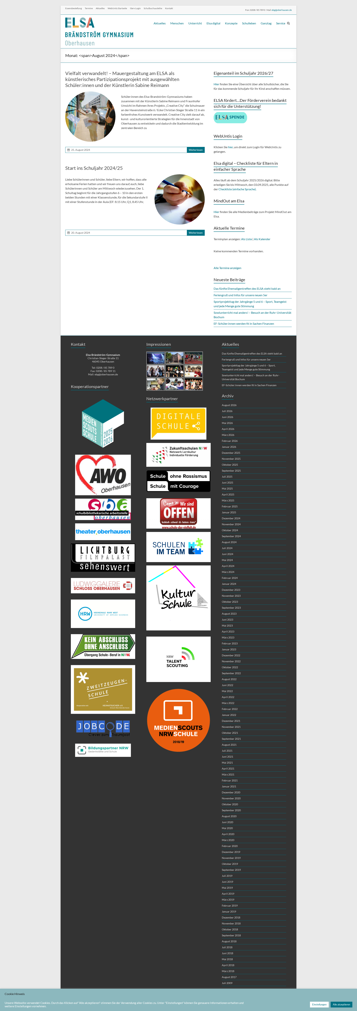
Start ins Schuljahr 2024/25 (94, 168)
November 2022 (231, 661)
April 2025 (228, 494)
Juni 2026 (227, 417)
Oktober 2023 (230, 601)
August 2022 (229, 679)
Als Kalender (262, 239)
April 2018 (228, 965)
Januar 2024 (229, 583)
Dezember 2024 (231, 518)
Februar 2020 (230, 846)
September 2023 (231, 607)
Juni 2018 (227, 953)
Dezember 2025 (231, 452)
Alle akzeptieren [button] (341, 1004)
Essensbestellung (73, 8)
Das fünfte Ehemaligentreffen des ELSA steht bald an (247, 288)
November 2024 (231, 524)
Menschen (177, 23)
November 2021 (231, 726)
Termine (89, 8)
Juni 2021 (227, 756)
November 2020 (231, 798)
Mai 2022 (227, 691)
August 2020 (229, 816)
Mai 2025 (227, 488)
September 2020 (231, 810)
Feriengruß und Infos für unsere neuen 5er (240, 295)
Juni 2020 (227, 822)
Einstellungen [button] (319, 1004)
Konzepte (231, 23)
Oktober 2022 (230, 667)
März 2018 (228, 971)
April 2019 (228, 893)
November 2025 (231, 458)
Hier (216, 84)
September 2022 (231, 673)
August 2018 (229, 941)
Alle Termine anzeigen (227, 268)
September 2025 (231, 470)
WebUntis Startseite (117, 8)
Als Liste (246, 239)
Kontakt (169, 8)
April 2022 (228, 697)
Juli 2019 (227, 875)
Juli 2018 (227, 947)
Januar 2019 (229, 911)
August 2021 (229, 744)
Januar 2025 (229, 512)
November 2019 (231, 857)
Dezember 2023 (231, 589)
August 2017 (229, 977)
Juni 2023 (227, 619)
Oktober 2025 (230, 464)
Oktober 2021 (230, 732)
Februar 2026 (230, 440)
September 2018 (231, 935)
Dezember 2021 (231, 720)
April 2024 (228, 566)
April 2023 (228, 631)
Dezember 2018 (231, 917)
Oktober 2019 (230, 863)
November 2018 (231, 923)
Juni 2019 (227, 881)
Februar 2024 (230, 577)
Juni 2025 (227, 482)
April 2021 (228, 768)
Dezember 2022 (231, 655)
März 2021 (228, 774)
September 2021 (231, 738)
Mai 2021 (227, 762)
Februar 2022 (230, 708)
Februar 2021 (230, 780)
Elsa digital (213, 23)
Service (280, 23)
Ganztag (266, 23)
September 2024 (231, 536)
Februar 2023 (230, 643)
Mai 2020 (227, 828)
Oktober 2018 (230, 929)
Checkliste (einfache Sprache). (237, 189)
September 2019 (231, 869)
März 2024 (228, 571)
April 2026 (228, 428)
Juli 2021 (227, 750)
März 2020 (228, 840)
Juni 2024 (227, 554)
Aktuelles (100, 8)
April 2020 (228, 834)
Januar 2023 (229, 649)
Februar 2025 (230, 506)
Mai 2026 (227, 423)
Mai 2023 (227, 625)
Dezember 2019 (231, 851)
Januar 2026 (229, 446)
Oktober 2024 (230, 530)
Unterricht (195, 23)
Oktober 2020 (230, 804)
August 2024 (229, 542)
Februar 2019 (230, 905)
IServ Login (135, 8)
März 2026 (228, 434)
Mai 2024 (227, 560)
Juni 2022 (227, 685)
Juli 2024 (227, 548)
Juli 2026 (227, 411)
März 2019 (228, 899)
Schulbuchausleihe (153, 8)
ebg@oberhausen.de (282, 10)
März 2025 (228, 500)
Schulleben (249, 23)
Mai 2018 (227, 959)
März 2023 (228, 637)
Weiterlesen (196, 149)
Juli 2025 (227, 476)
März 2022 (228, 703)
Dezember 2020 (231, 792)
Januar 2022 (229, 714)
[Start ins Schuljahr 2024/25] (180, 176)
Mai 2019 (227, 887)
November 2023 (231, 595)
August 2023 (229, 613)
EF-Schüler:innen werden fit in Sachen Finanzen (244, 323)
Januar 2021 (229, 786)
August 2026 (229, 405)
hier (230, 147)
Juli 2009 (227, 983)
